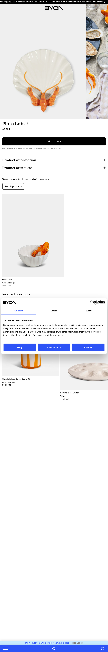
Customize (52, 347)
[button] (54, 160)
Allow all (88, 347)
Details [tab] (54, 310)
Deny (19, 347)
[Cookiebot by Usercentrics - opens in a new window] (92, 302)
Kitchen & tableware (42, 643)
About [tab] (89, 310)
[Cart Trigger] (102, 648)
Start (27, 643)
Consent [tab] (18, 310)
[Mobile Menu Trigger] (5, 648)
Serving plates (62, 643)
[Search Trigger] (54, 648)
